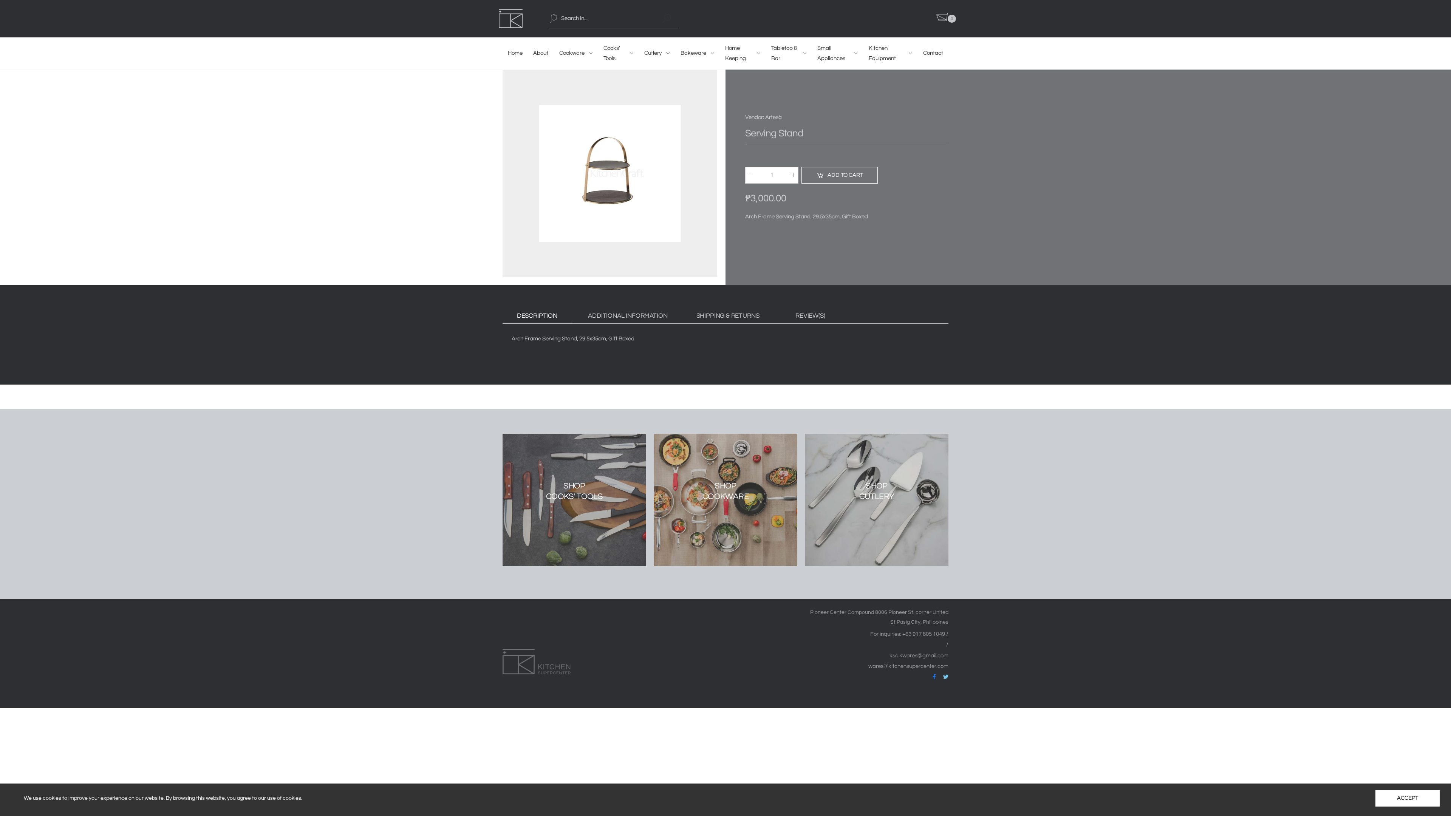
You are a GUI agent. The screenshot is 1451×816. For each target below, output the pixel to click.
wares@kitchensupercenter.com (908, 666)
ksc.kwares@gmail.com (918, 655)
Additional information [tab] (627, 315)
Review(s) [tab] (810, 315)
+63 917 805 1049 (924, 634)
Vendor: (755, 117)
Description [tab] (537, 315)
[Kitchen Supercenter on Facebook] (934, 677)
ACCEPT (1407, 798)
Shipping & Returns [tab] (728, 315)
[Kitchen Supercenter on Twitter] (945, 677)
